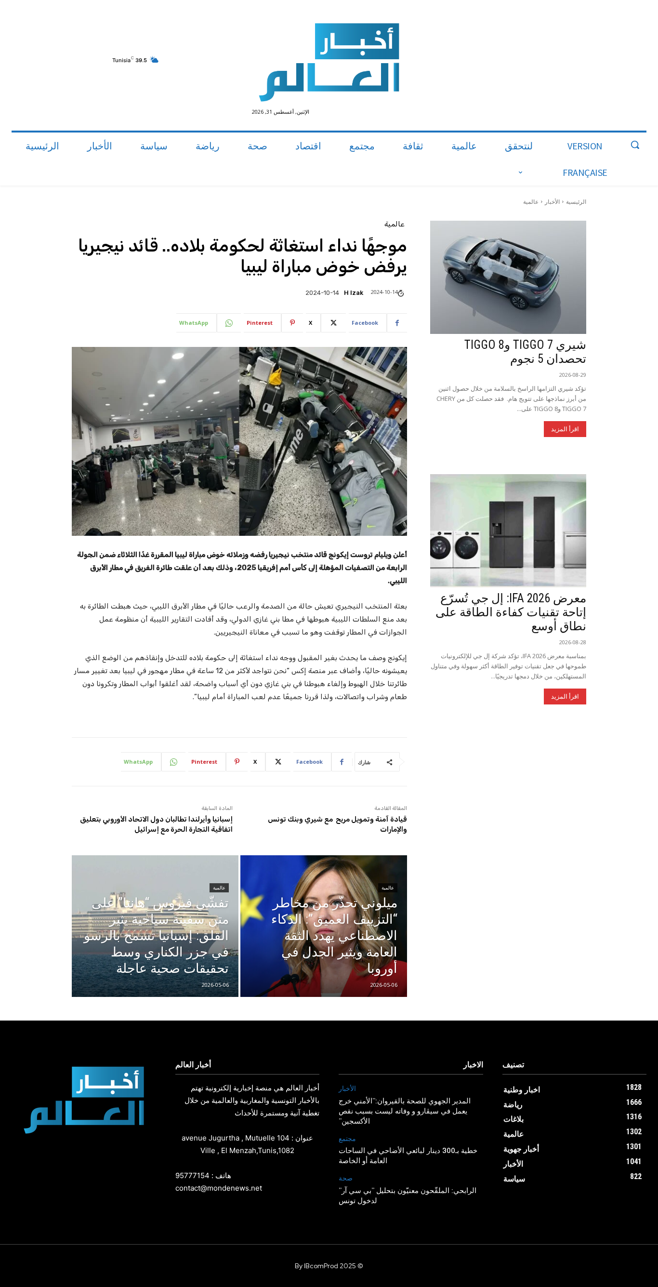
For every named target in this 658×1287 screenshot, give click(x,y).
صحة (346, 1178)
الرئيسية (576, 202)
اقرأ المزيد (565, 429)
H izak (353, 293)
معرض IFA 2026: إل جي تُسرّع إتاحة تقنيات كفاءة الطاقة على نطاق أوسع (510, 612)
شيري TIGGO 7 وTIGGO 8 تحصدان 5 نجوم (525, 352)
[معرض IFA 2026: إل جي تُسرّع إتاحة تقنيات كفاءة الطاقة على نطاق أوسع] (508, 530)
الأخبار (552, 202)
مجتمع (347, 1139)
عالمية (531, 202)
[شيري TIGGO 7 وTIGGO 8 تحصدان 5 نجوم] (508, 277)
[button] (634, 144)
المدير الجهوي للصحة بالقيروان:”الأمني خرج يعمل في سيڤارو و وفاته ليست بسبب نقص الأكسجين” (405, 1112)
